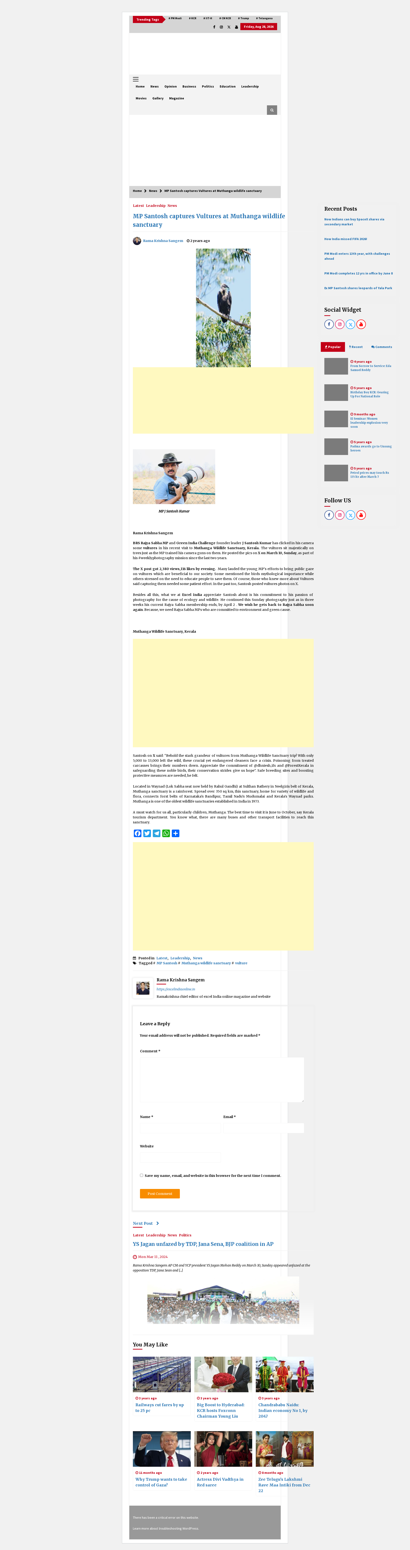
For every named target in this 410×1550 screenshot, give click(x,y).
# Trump (243, 18)
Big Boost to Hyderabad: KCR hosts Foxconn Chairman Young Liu (220, 1410)
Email (229, 1117)
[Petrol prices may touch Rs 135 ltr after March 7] (336, 473)
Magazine (176, 98)
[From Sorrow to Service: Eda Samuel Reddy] (336, 366)
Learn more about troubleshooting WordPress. (166, 1528)
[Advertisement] (205, 150)
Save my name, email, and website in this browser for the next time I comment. (213, 1176)
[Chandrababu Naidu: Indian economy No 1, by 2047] (285, 1374)
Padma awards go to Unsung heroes (371, 448)
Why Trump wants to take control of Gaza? (161, 1482)
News (154, 86)
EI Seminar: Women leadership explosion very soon (369, 422)
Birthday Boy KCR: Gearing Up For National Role (369, 394)
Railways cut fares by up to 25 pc (159, 1407)
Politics (208, 86)
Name (146, 1117)
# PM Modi (175, 18)
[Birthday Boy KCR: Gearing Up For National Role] (336, 392)
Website (147, 1146)
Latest (138, 205)
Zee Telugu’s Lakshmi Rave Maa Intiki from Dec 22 (284, 1485)
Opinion (170, 86)
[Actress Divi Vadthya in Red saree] (223, 1449)
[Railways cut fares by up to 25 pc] (162, 1374)
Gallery (157, 98)
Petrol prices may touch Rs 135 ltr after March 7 (369, 474)
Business (189, 86)
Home (140, 86)
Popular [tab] (334, 347)
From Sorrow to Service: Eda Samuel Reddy (370, 368)
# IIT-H (207, 18)
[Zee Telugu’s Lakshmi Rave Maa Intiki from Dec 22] (285, 1449)
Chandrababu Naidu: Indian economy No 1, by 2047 (283, 1410)
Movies (141, 98)
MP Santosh (167, 963)
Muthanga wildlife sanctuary (206, 963)
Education (228, 86)
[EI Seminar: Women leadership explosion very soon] (336, 419)
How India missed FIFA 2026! (345, 239)
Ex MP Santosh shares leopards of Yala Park (358, 288)
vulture (241, 963)
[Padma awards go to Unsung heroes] (336, 446)
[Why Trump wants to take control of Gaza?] (162, 1449)
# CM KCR (225, 18)
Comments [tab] (383, 347)
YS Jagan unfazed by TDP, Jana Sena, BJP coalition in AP (203, 1244)
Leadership (250, 86)
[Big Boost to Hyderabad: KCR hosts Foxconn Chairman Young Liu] (223, 1374)
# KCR (192, 18)
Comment (150, 1051)
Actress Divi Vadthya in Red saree (220, 1482)
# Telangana (264, 18)
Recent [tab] (357, 347)
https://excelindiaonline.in (176, 989)
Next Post (143, 1223)
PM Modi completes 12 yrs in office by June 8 (358, 273)
